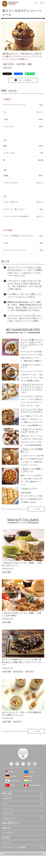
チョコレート (7, 67)
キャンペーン (8, 808)
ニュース (6, 842)
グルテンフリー (18, 671)
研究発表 (6, 837)
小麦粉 (29, 64)
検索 (36, 3)
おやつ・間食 (21, 64)
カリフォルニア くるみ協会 (14, 847)
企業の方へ (7, 828)
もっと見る (36, 509)
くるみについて (9, 818)
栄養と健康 (7, 793)
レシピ (5, 803)
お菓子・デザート (8, 64)
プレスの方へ (8, 833)
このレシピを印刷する (25, 80)
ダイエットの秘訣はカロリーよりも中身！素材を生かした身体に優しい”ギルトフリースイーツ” (22, 662)
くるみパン (7, 798)
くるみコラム (8, 813)
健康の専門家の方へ (11, 823)
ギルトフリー (30, 671)
